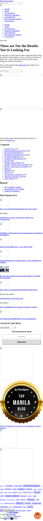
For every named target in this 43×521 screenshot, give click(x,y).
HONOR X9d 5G (28, 492)
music (31, 499)
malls (8, 499)
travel (29, 510)
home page (22, 65)
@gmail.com (10, 140)
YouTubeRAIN (9, 17)
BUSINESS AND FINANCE (14, 155)
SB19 (10, 507)
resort (28, 502)
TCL (25, 507)
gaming (35, 489)
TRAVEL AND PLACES (13, 177)
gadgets (29, 489)
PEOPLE (7, 171)
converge (18, 485)
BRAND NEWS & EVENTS (14, 151)
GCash (40, 489)
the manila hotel (21, 510)
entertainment (31, 485)
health (9, 492)
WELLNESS (9, 179)
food (14, 489)
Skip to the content (6, 1)
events (2, 489)
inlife (2, 496)
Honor (20, 492)
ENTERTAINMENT (11, 157)
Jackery (30, 496)
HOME (7, 9)
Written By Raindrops (12, 15)
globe (1, 492)
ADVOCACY (9, 149)
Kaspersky (3, 499)
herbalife (15, 492)
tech (30, 506)
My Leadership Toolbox (12, 19)
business (9, 485)
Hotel (37, 491)
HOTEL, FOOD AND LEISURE (16, 165)
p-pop (1, 503)
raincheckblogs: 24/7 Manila (14, 189)
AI (4, 486)
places (20, 502)
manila (12, 499)
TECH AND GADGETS (13, 175)
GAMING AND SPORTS (13, 159)
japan (34, 496)
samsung (4, 506)
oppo (37, 499)
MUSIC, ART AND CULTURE (15, 167)
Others (6, 169)
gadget (21, 488)
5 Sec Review (9, 21)
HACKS (7, 161)
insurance (23, 496)
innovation (12, 495)
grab (5, 492)
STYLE (7, 173)
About (6, 11)
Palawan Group (9, 503)
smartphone (17, 507)
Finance (8, 489)
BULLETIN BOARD (12, 153)
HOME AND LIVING (12, 163)
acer (1, 486)
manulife (17, 499)
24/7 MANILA (9, 13)
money (23, 499)
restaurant (36, 503)
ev (41, 486)
